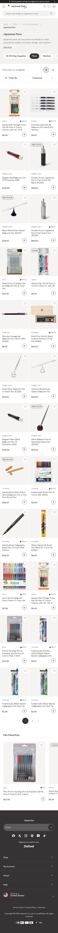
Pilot (4, 280)
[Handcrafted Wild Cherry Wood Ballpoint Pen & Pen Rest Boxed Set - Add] (24, 502)
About (6, 875)
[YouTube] (38, 835)
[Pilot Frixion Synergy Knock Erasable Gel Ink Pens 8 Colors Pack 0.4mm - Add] (24, 660)
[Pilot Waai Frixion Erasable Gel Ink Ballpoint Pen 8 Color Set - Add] (24, 293)
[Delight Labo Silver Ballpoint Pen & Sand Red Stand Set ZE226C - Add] (53, 449)
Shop (5, 857)
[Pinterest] (32, 835)
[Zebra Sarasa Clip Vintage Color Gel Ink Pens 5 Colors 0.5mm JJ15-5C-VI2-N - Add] (53, 607)
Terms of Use (18, 907)
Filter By (13, 77)
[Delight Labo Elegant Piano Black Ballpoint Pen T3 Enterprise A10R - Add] (24, 449)
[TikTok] (44, 835)
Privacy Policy (30, 907)
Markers (47, 55)
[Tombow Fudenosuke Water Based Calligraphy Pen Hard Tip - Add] (24, 711)
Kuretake (35, 332)
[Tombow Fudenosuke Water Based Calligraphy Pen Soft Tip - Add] (53, 711)
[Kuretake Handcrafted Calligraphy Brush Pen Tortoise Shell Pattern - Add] (24, 555)
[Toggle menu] (4, 6)
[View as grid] (46, 70)
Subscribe (51, 827)
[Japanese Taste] (17, 6)
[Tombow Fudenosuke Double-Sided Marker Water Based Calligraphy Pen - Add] (53, 660)
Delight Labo (7, 174)
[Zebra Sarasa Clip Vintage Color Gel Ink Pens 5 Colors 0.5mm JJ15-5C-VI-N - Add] (24, 134)
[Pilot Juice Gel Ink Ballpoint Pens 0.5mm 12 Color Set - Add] (24, 607)
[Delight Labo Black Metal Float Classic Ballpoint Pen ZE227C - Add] (24, 240)
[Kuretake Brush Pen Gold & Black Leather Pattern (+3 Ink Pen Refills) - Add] (53, 346)
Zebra (4, 121)
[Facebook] (13, 835)
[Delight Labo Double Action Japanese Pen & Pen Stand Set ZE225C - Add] (53, 240)
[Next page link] (38, 721)
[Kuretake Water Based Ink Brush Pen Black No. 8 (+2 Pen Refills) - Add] (53, 555)
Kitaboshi (6, 332)
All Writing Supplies (16, 55)
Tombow (34, 488)
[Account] (44, 6)
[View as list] (53, 70)
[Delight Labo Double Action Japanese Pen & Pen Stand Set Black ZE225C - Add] (53, 187)
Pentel (33, 121)
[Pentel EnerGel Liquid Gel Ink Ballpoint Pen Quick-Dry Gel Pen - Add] (53, 134)
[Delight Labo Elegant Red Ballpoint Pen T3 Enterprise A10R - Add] (24, 187)
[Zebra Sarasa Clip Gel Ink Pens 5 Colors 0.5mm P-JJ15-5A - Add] (53, 293)
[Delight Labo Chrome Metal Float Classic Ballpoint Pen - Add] (53, 396)
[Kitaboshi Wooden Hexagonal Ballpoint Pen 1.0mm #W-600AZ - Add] (24, 346)
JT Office (5, 488)
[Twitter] (19, 835)
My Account (9, 866)
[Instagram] (25, 835)
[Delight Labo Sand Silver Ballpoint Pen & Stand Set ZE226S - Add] (24, 396)
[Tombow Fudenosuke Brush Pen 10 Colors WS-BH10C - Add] (53, 502)
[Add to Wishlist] (25, 92)
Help (5, 884)
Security (41, 907)
